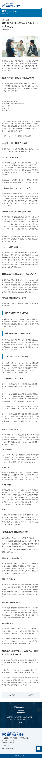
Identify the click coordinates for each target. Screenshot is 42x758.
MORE (20, 722)
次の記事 (30, 695)
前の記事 (12, 695)
